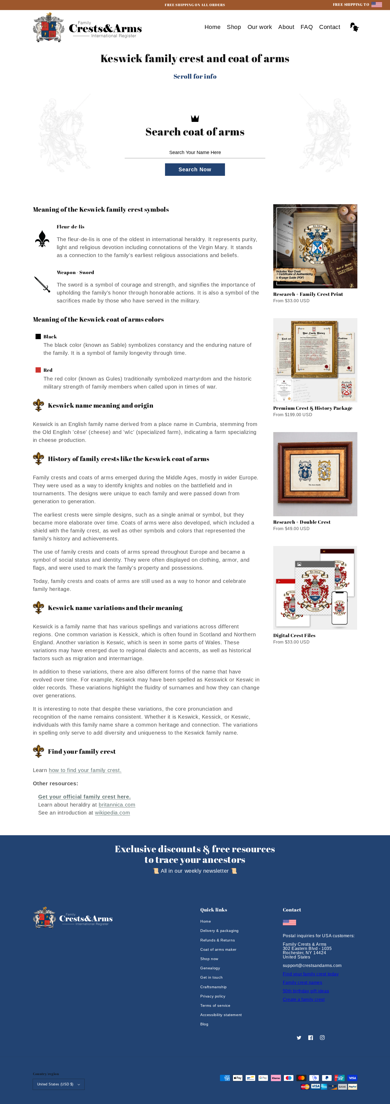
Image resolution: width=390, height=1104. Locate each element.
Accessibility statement (221, 1015)
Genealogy (210, 968)
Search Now (195, 169)
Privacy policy (212, 996)
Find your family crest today (311, 974)
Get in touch (211, 977)
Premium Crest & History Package (313, 408)
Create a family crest (304, 999)
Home (205, 921)
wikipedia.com (112, 813)
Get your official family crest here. (84, 797)
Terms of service (215, 1005)
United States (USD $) (55, 1084)
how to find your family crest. (85, 770)
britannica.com (117, 805)
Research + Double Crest (302, 522)
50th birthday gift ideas (306, 991)
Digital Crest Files (294, 635)
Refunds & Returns (217, 940)
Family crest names (302, 982)
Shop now (209, 959)
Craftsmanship (213, 987)
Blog (204, 1024)
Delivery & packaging (219, 930)
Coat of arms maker (218, 949)
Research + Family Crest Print (308, 294)
